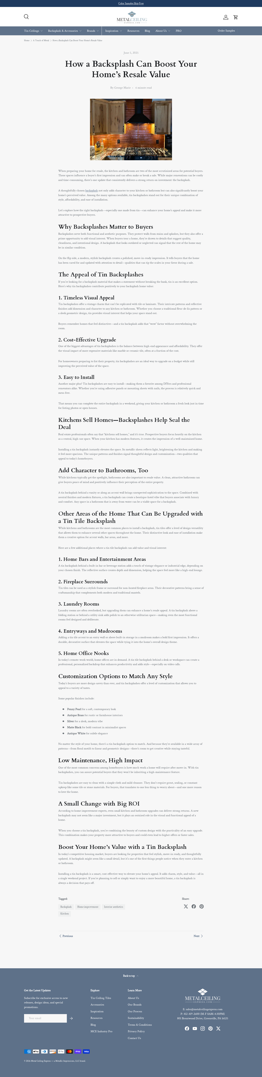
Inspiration (111, 31)
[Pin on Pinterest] (202, 906)
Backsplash (66, 907)
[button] (236, 17)
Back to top (129, 976)
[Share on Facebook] (194, 906)
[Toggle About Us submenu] (169, 31)
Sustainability (136, 1018)
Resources (133, 31)
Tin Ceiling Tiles (101, 998)
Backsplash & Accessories (63, 31)
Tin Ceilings (31, 31)
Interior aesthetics (113, 907)
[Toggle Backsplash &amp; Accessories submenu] (80, 31)
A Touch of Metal (41, 40)
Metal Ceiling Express (41, 1061)
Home (26, 40)
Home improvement (87, 907)
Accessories (97, 1005)
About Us (161, 31)
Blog (147, 31)
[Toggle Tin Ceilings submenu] (41, 31)
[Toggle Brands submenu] (98, 31)
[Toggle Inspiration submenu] (121, 31)
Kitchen (64, 913)
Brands (91, 31)
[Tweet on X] (186, 906)
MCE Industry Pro (101, 1031)
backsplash (91, 190)
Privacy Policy (136, 1031)
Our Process (135, 1011)
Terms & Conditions (140, 1025)
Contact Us (134, 1038)
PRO (178, 31)
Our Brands (135, 1005)
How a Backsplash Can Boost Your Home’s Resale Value (77, 40)
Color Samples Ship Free (131, 3)
